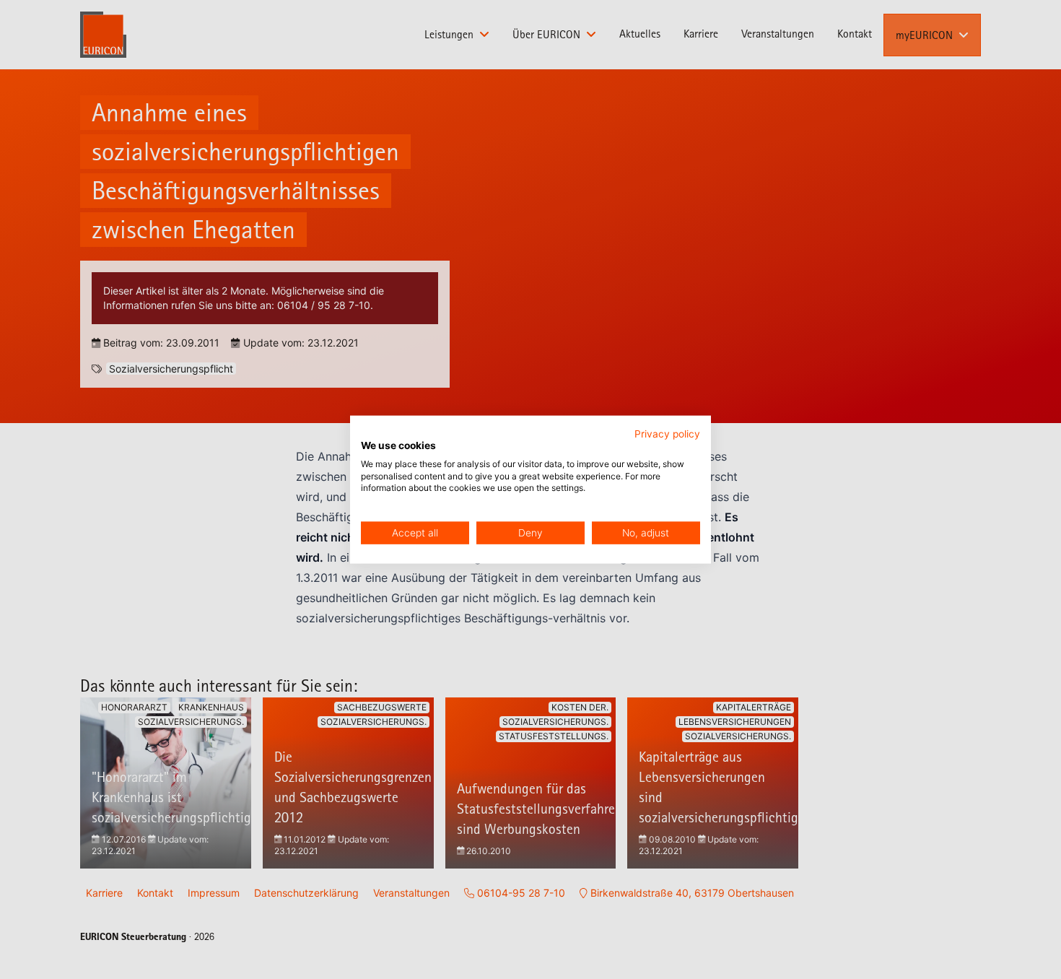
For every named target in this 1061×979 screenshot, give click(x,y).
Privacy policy (667, 434)
